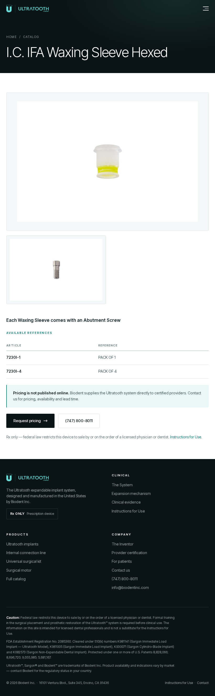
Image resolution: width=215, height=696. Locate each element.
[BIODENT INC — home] (27, 9)
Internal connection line (26, 552)
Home (11, 37)
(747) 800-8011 (79, 420)
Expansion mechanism (131, 493)
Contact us (121, 570)
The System (122, 485)
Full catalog (16, 579)
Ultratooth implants (22, 544)
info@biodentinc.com (130, 587)
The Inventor (122, 544)
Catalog (31, 37)
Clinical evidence (126, 502)
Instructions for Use (185, 437)
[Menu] (203, 8)
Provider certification (129, 552)
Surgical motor (18, 570)
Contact (203, 683)
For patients (122, 561)
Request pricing (27, 420)
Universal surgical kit (23, 561)
